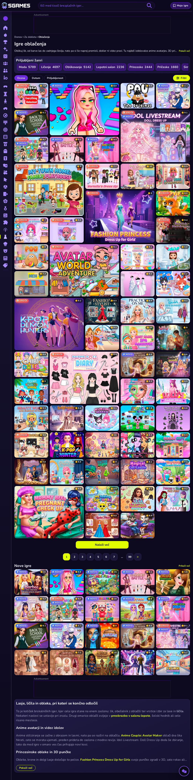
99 (129, 557)
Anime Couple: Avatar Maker (141, 735)
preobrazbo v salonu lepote (130, 716)
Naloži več (102, 545)
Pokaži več (184, 50)
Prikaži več (184, 565)
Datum (36, 78)
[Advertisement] (102, 25)
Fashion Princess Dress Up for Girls (105, 760)
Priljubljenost (55, 78)
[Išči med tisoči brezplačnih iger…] (149, 5)
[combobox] (96, 5)
